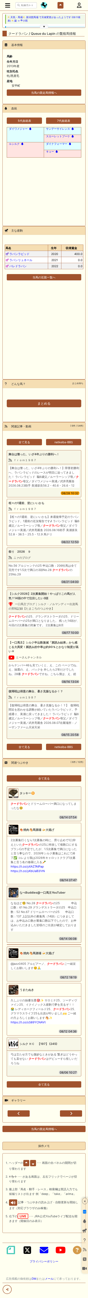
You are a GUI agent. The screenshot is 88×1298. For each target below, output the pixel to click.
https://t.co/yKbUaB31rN (28, 871)
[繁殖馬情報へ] (29, 128)
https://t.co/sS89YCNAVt (28, 1022)
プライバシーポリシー (44, 1261)
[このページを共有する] (7, 1289)
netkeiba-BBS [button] (63, 442)
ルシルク (14, 143)
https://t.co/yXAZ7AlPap (27, 866)
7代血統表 (63, 120)
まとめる (44, 403)
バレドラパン (18, 266)
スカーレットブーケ (58, 136)
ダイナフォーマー (56, 143)
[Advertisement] (44, 189)
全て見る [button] (24, 442)
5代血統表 (24, 120)
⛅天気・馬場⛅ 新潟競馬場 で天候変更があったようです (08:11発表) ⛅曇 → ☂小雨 (44, 19)
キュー (50, 151)
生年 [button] (54, 248)
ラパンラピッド (19, 254)
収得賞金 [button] (71, 248)
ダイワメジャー (18, 128)
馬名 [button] (8, 248)
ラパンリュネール (20, 260)
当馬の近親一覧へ (44, 277)
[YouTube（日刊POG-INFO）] (60, 1250)
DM (34, 1278)
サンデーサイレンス (58, 128)
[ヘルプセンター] (77, 1250)
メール (49, 1278)
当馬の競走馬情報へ (44, 92)
